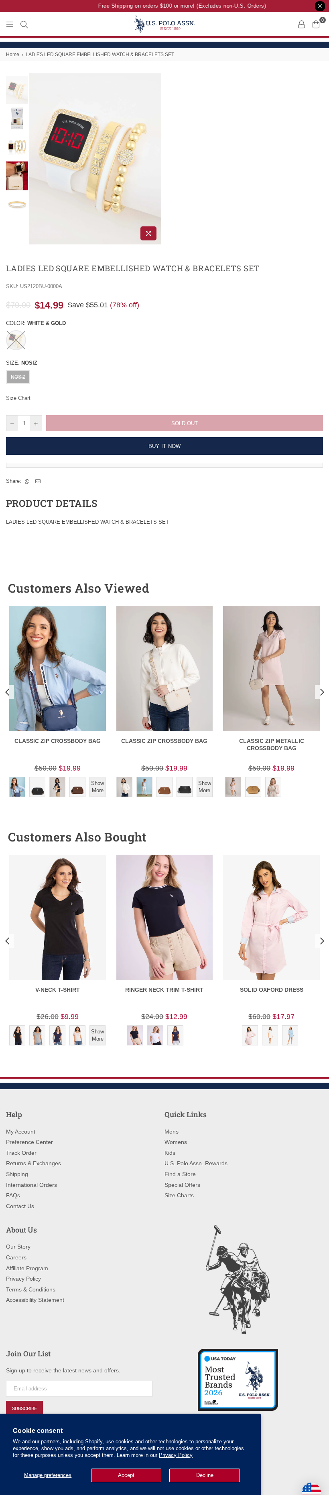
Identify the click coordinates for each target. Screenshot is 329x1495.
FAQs (13, 1195)
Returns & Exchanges (33, 1163)
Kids (169, 1153)
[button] (302, 588)
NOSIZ (18, 377)
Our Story (18, 1246)
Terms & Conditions (30, 1289)
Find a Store (180, 1174)
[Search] (24, 24)
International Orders (31, 1185)
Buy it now (164, 446)
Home (12, 54)
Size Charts (179, 1195)
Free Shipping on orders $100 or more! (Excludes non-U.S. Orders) (176, 6)
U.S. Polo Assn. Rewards (195, 1163)
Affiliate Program (27, 1268)
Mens (171, 1131)
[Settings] (301, 24)
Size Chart (18, 398)
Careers (16, 1257)
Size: (21, 363)
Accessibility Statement (35, 1300)
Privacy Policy (176, 1455)
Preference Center (29, 1142)
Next (155, 159)
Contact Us (20, 1206)
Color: (36, 323)
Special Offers (182, 1185)
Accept (126, 1475)
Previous (36, 159)
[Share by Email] (38, 481)
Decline (204, 1475)
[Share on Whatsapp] (27, 481)
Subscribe (24, 1408)
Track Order (21, 1153)
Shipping (17, 1174)
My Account (20, 1131)
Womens (175, 1142)
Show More (97, 786)
